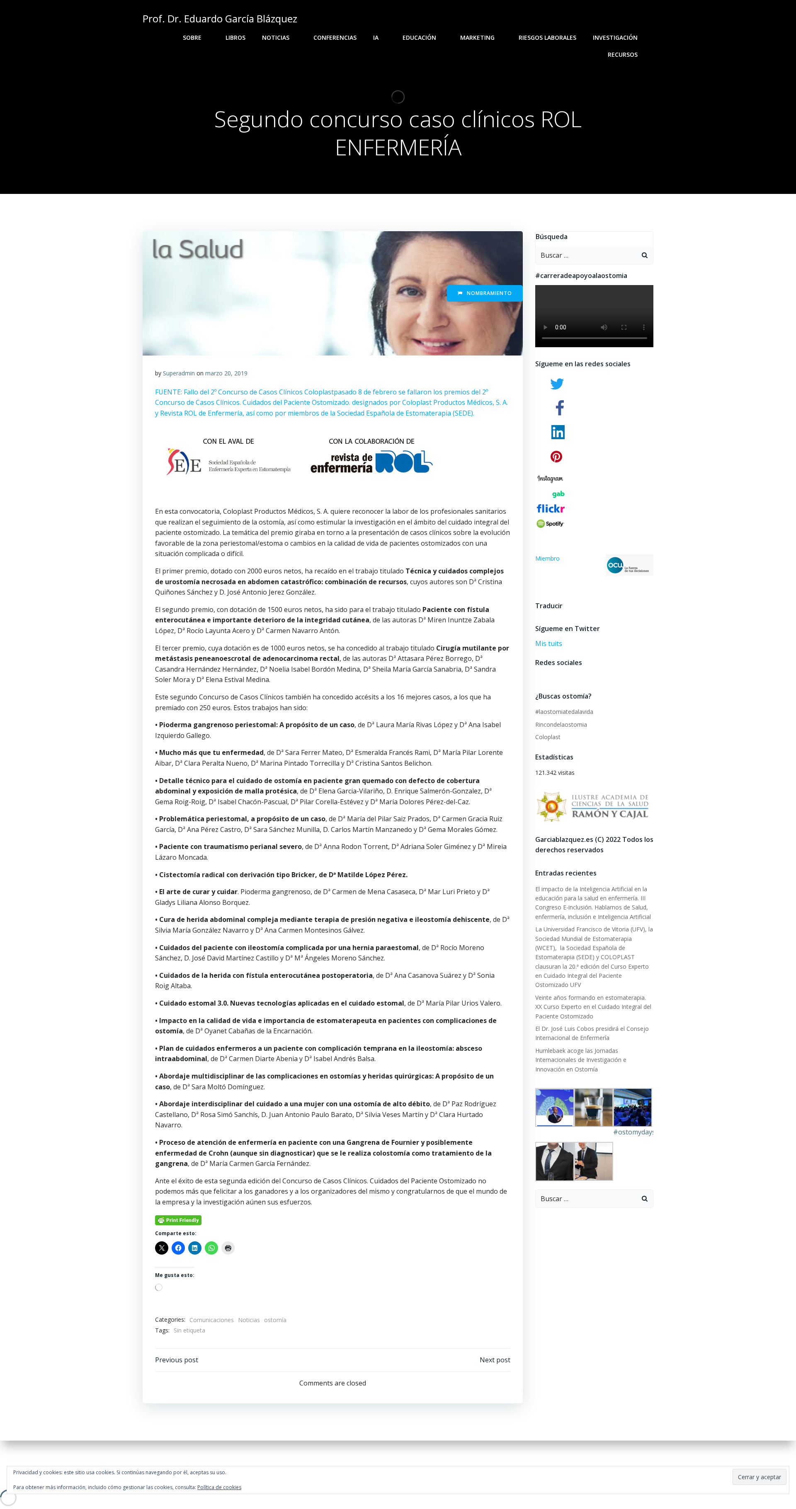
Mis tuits (548, 643)
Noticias (275, 37)
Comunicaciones (211, 1320)
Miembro (547, 558)
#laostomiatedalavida (564, 712)
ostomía (275, 1320)
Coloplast (548, 737)
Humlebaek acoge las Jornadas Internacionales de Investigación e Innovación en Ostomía (580, 1060)
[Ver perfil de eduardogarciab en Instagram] (552, 675)
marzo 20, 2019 (226, 373)
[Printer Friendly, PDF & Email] (178, 1220)
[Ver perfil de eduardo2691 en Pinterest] (560, 675)
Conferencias (335, 37)
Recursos (623, 54)
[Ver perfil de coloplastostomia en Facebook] (537, 675)
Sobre (192, 37)
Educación (419, 37)
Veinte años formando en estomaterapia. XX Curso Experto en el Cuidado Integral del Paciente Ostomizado (593, 1007)
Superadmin (179, 373)
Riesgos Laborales (547, 37)
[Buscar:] (586, 255)
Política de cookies (219, 1487)
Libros (235, 37)
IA (376, 37)
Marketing (477, 37)
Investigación (615, 37)
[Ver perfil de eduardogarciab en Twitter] (545, 675)
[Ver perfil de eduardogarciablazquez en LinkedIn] (567, 675)
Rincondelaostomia (561, 724)
